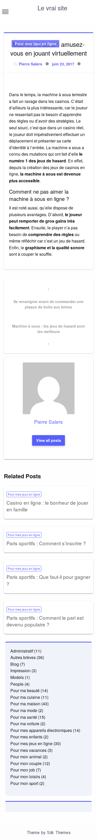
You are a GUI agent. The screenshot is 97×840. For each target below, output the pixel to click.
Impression (20, 670)
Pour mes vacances (28, 750)
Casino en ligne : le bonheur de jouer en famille (47, 506)
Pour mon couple (26, 763)
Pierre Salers (30, 63)
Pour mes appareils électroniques (41, 730)
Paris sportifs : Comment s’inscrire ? (46, 543)
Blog (14, 664)
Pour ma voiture (24, 724)
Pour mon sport (24, 783)
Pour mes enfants (26, 737)
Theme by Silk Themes (49, 832)
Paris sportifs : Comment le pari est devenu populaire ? (45, 621)
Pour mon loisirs (25, 777)
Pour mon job (22, 770)
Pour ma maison (25, 704)
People (17, 684)
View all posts (48, 440)
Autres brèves (23, 657)
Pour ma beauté (25, 690)
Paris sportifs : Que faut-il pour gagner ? (48, 580)
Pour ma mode (23, 710)
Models (17, 677)
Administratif (21, 651)
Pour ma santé (23, 717)
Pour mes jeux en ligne (35, 43)
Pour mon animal (26, 757)
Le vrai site (52, 7)
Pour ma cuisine (25, 697)
